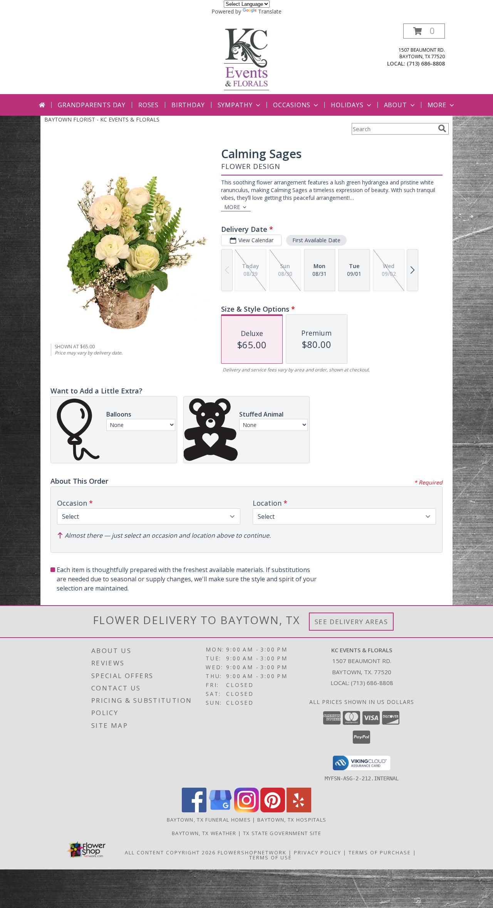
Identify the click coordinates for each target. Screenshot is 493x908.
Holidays (347, 105)
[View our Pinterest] (272, 810)
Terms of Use (270, 857)
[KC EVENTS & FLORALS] (246, 58)
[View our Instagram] (246, 810)
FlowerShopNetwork (252, 852)
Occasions (291, 105)
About (395, 105)
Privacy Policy (317, 852)
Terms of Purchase (380, 852)
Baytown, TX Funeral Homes (209, 819)
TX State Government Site (282, 833)
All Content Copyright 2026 (170, 852)
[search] (442, 128)
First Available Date (316, 240)
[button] (424, 31)
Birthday (188, 105)
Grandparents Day (92, 105)
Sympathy (235, 105)
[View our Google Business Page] (220, 810)
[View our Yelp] (299, 810)
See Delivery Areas (351, 621)
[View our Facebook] (194, 810)
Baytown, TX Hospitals (291, 819)
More (437, 105)
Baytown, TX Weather (204, 833)
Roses (148, 105)
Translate (270, 11)
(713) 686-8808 (426, 63)
